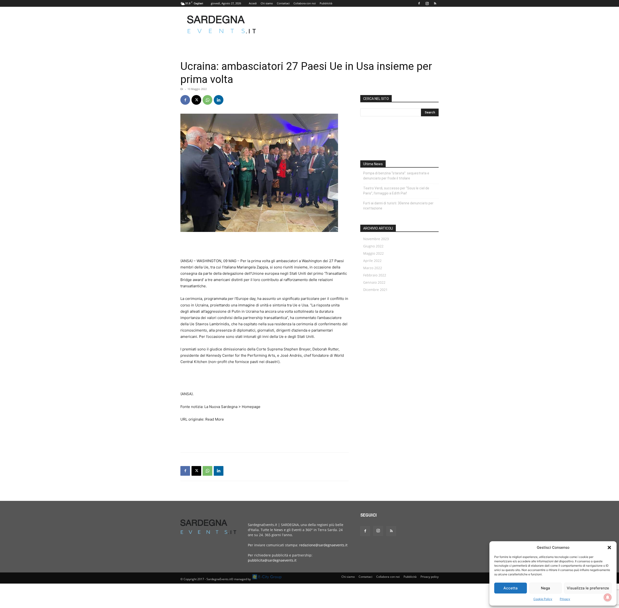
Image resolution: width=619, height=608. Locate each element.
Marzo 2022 (372, 268)
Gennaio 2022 (374, 282)
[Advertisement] (351, 24)
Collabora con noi (305, 3)
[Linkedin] (218, 100)
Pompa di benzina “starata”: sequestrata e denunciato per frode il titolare (396, 175)
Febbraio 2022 (374, 275)
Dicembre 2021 (375, 289)
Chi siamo (267, 3)
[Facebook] (419, 3)
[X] (196, 100)
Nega (545, 588)
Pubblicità (326, 3)
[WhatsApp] (207, 100)
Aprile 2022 (372, 260)
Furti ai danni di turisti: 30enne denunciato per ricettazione (398, 205)
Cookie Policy (542, 599)
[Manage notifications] (608, 597)
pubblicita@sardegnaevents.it (272, 560)
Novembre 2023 (376, 239)
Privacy (565, 599)
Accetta (510, 588)
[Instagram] (427, 3)
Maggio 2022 (373, 253)
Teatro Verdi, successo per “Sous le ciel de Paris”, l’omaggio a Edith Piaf (396, 190)
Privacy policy (429, 577)
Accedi (253, 3)
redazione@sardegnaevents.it (323, 545)
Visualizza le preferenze (588, 588)
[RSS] (435, 3)
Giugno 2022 (373, 246)
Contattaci (283, 3)
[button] (609, 547)
